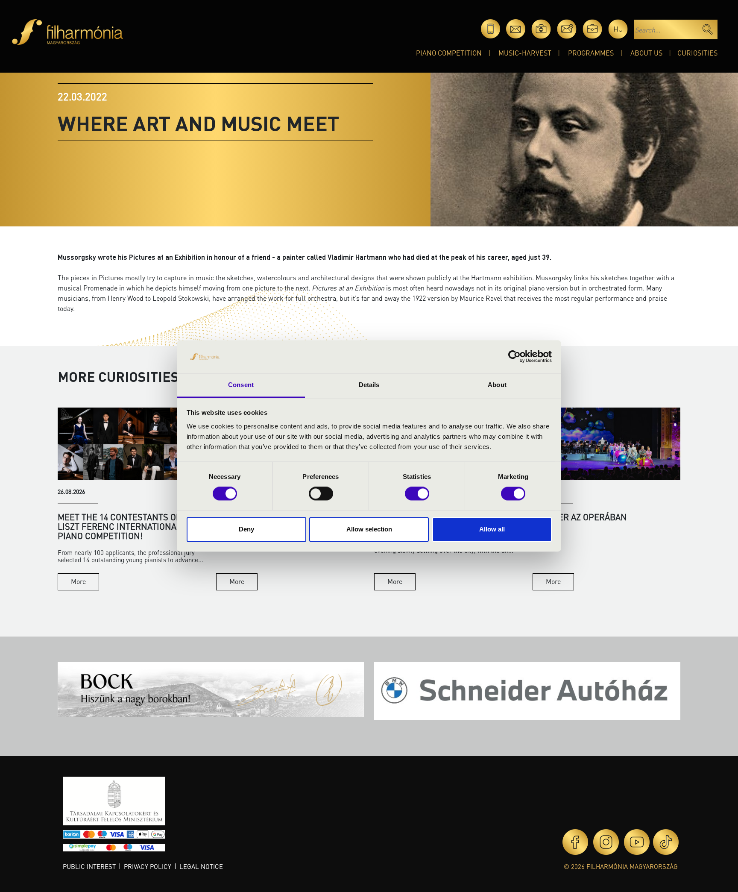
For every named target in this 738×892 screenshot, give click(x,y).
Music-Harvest (524, 52)
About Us (646, 52)
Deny (246, 529)
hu (618, 28)
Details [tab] (369, 384)
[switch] (321, 494)
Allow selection (369, 529)
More (78, 581)
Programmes (591, 52)
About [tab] (497, 384)
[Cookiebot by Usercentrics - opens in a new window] (514, 356)
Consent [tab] (241, 384)
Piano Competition (449, 52)
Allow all (492, 529)
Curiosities (697, 52)
